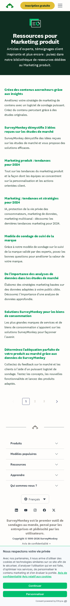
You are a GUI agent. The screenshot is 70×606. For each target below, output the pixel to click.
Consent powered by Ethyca (49, 601)
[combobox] (35, 499)
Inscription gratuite (37, 5)
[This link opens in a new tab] (16, 510)
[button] (35, 443)
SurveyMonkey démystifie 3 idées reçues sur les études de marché (29, 129)
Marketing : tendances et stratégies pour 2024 (31, 200)
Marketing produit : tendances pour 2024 (27, 162)
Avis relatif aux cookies (37, 576)
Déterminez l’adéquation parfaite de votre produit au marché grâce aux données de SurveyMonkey (31, 353)
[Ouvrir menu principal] (60, 5)
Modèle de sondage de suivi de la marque (29, 238)
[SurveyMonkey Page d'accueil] (9, 6)
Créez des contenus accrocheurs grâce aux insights (33, 91)
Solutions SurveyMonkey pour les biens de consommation (34, 314)
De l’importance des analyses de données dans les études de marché (31, 276)
